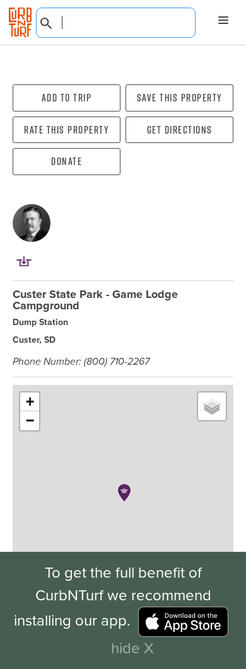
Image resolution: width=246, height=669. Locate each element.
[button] (124, 492)
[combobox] (116, 23)
